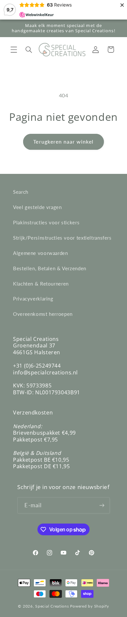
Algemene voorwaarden (40, 253)
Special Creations (52, 606)
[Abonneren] (101, 505)
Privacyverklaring (33, 298)
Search (20, 192)
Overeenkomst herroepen (43, 314)
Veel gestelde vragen (37, 207)
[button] (13, 49)
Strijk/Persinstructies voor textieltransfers (62, 238)
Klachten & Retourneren (41, 284)
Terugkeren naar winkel (63, 141)
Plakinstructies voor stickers (46, 222)
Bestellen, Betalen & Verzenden (49, 268)
